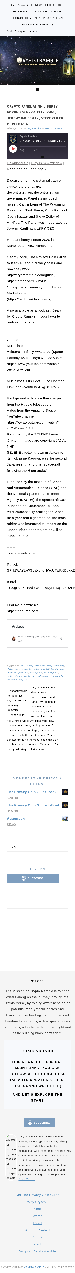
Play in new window (46, 163)
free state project (59, 669)
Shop (37, 1237)
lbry (26, 673)
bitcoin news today (43, 666)
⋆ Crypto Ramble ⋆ (37, 60)
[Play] (13, 149)
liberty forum (36, 673)
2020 (23, 666)
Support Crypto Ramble (37, 1251)
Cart (37, 1244)
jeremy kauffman (15, 673)
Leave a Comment (53, 128)
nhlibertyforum (14, 676)
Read (37, 1223)
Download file (17, 163)
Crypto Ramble (34, 1267)
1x (28, 150)
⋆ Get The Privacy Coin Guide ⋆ (37, 1195)
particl (39, 676)
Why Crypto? (37, 1202)
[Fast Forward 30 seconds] (35, 150)
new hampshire (51, 673)
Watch (38, 1216)
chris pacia (12, 669)
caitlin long (58, 666)
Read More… (26, 1179)
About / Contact (37, 1230)
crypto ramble (25, 669)
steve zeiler (48, 676)
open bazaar (29, 676)
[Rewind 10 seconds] (22, 150)
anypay (29, 666)
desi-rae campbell (41, 669)
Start (37, 1209)
